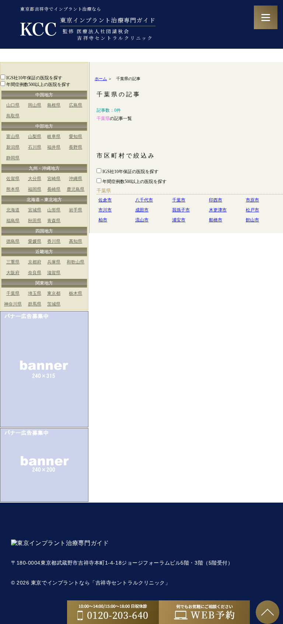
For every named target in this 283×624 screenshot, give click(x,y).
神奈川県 (13, 304)
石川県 (34, 147)
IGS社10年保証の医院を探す (34, 77)
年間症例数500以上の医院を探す (38, 84)
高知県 (75, 241)
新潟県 (13, 147)
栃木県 (75, 293)
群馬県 (34, 304)
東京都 (53, 293)
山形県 (53, 210)
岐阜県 (53, 136)
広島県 (75, 105)
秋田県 (34, 220)
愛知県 (75, 136)
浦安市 (178, 220)
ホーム (101, 78)
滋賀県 (53, 272)
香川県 (53, 241)
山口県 (13, 105)
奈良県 (34, 272)
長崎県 (53, 189)
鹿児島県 (75, 189)
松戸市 (252, 210)
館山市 (252, 220)
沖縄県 (75, 178)
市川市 (105, 210)
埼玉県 (34, 293)
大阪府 (13, 272)
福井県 (53, 147)
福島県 (13, 220)
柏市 (102, 220)
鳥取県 (13, 115)
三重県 (13, 262)
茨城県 (53, 304)
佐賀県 (13, 178)
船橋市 (215, 220)
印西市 (215, 200)
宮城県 (34, 210)
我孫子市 (181, 210)
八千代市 (144, 200)
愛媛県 (34, 241)
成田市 (142, 210)
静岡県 (13, 158)
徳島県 (13, 241)
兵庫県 (53, 262)
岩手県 (75, 210)
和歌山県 (75, 262)
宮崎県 (53, 178)
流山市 (142, 220)
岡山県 (34, 105)
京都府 (34, 262)
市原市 (252, 200)
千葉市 (178, 200)
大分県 (34, 178)
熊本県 (13, 189)
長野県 (75, 147)
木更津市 (218, 210)
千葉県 (13, 293)
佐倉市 (105, 200)
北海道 (13, 210)
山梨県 (34, 136)
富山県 (13, 136)
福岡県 (34, 189)
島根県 (53, 105)
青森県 (53, 220)
